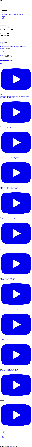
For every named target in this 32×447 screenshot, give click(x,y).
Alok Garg (1, 42)
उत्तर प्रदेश (3, 18)
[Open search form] (0, 25)
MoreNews (12, 446)
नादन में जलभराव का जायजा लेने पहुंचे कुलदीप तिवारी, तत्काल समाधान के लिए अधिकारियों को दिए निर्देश (13, 46)
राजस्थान (3, 434)
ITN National (3, 10)
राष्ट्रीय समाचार (3, 16)
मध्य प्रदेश (3, 19)
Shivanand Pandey (3, 48)
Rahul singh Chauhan (3, 55)
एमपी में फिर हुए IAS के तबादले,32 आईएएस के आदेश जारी (7, 60)
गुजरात (2, 21)
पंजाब (2, 435)
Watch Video (2, 26)
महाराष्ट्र (3, 22)
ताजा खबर (3, 17)
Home (1, 27)
